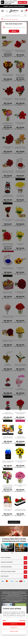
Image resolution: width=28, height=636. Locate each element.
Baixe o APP (22, 2)
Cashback (22, 11)
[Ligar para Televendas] (7, 11)
